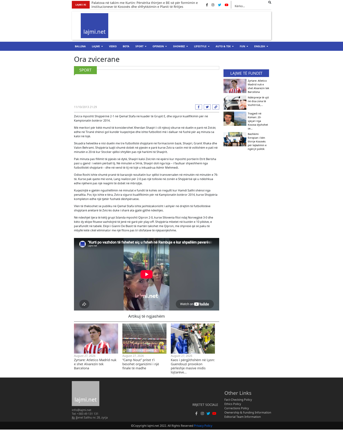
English (259, 46)
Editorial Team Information (242, 417)
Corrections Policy (236, 408)
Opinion (158, 46)
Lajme (96, 46)
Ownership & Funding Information (247, 412)
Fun (242, 46)
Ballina (80, 46)
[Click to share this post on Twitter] (206, 106)
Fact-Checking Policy (238, 400)
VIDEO (113, 46)
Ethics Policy (232, 404)
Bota (126, 46)
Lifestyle (200, 46)
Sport (139, 46)
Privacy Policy (203, 426)
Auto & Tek (223, 46)
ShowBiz (179, 46)
